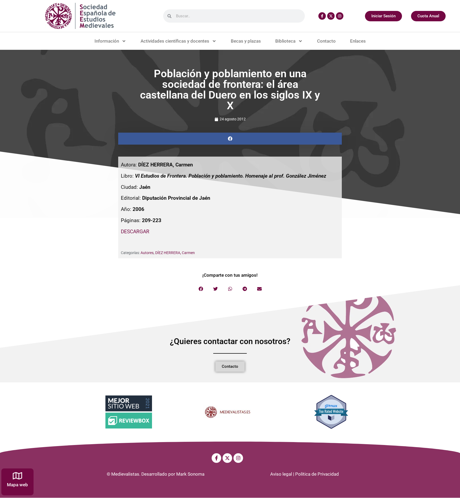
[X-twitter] (331, 16)
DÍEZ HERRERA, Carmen (175, 253)
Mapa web (17, 484)
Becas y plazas (246, 41)
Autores (147, 253)
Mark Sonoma (190, 474)
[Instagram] (339, 16)
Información (107, 41)
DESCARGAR (135, 231)
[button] (230, 139)
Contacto (326, 41)
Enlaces (358, 41)
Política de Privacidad (317, 474)
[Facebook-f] (322, 16)
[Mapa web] (17, 475)
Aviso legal (281, 474)
